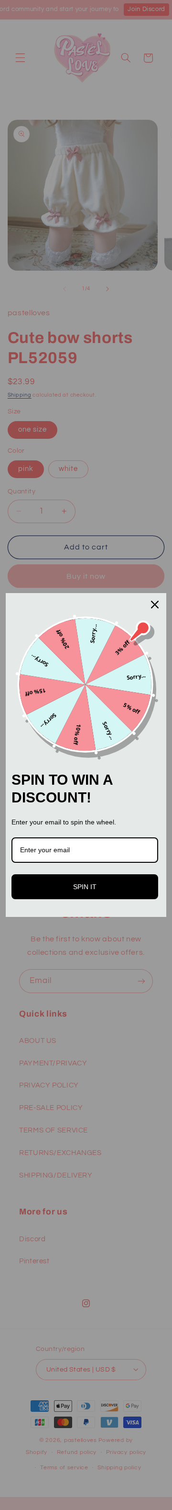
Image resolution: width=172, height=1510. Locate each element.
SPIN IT (85, 887)
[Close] (154, 604)
